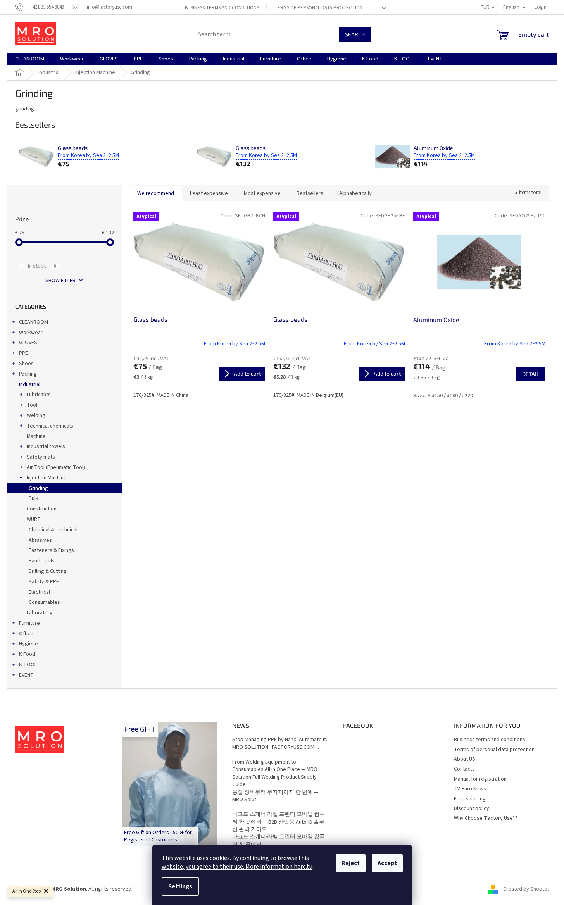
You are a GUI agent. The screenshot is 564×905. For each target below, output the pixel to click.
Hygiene (28, 644)
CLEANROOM (33, 322)
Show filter (60, 280)
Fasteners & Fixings (51, 550)
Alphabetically (355, 193)
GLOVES (28, 342)
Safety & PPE (44, 582)
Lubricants (39, 394)
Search (355, 34)
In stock (42, 266)
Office (26, 634)
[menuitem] (29, 59)
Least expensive (209, 193)
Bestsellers (310, 193)
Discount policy (471, 808)
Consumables (44, 602)
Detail (530, 374)
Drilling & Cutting (48, 571)
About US (464, 759)
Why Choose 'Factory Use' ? (485, 818)
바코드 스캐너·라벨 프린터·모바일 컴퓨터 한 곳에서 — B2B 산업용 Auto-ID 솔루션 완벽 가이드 (278, 822)
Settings (180, 886)
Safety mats (41, 457)
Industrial (29, 384)
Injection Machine (47, 478)
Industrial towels (46, 446)
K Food (27, 654)
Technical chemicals (50, 426)
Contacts (464, 769)
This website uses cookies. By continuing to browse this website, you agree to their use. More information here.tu (237, 862)
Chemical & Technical (53, 530)
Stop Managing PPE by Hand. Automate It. (279, 739)
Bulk (33, 498)
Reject (351, 863)
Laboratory (39, 613)
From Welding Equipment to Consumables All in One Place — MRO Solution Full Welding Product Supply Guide (274, 773)
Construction (42, 509)
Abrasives (40, 540)
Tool (32, 405)
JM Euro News (470, 789)
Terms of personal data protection (318, 7)
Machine (36, 436)
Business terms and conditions (222, 7)
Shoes (26, 363)
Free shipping (470, 799)
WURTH (35, 519)
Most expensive (262, 193)
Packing (28, 374)
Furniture (29, 623)
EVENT (26, 675)
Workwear (31, 332)
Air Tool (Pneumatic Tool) (56, 467)
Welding (36, 415)
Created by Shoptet (526, 889)
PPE (23, 353)
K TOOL (28, 665)
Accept (387, 863)
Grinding (38, 488)
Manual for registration (480, 779)
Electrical (39, 592)
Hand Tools (42, 561)
